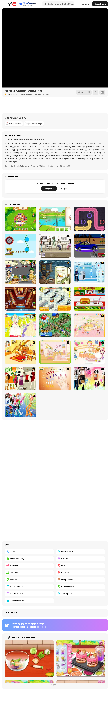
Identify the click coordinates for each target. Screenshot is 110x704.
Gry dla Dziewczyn (21, 166)
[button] (11, 161)
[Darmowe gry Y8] (12, 4)
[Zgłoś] (95, 92)
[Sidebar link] (3, 4)
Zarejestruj (49, 188)
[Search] (44, 3)
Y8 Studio (43, 166)
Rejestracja (100, 4)
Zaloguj (85, 4)
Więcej (54, 685)
